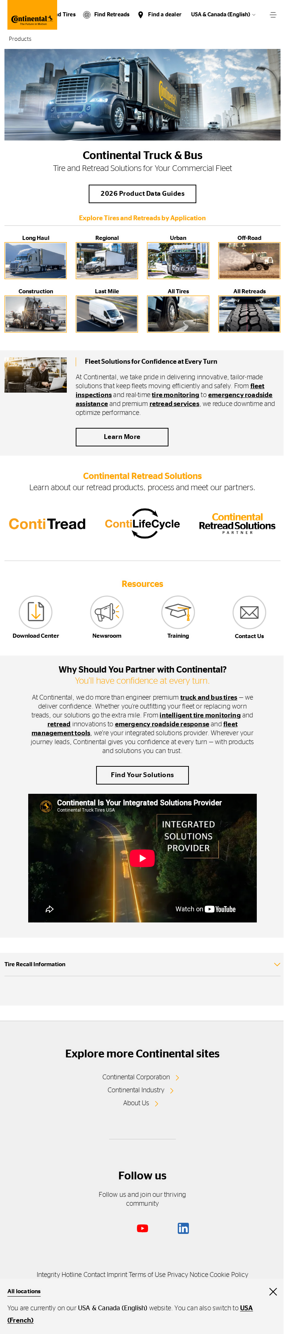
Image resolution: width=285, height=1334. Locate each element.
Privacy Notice (187, 1275)
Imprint (117, 1275)
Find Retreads (112, 14)
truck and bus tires (209, 697)
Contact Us (249, 636)
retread (59, 724)
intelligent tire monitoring (200, 715)
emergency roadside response (162, 724)
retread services (174, 404)
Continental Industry (136, 1090)
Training (178, 636)
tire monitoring (175, 395)
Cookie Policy (229, 1275)
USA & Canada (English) (220, 14)
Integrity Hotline (59, 1275)
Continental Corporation (136, 1077)
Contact (94, 1275)
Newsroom (106, 636)
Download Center (36, 636)
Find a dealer (164, 14)
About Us (136, 1103)
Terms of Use (147, 1275)
